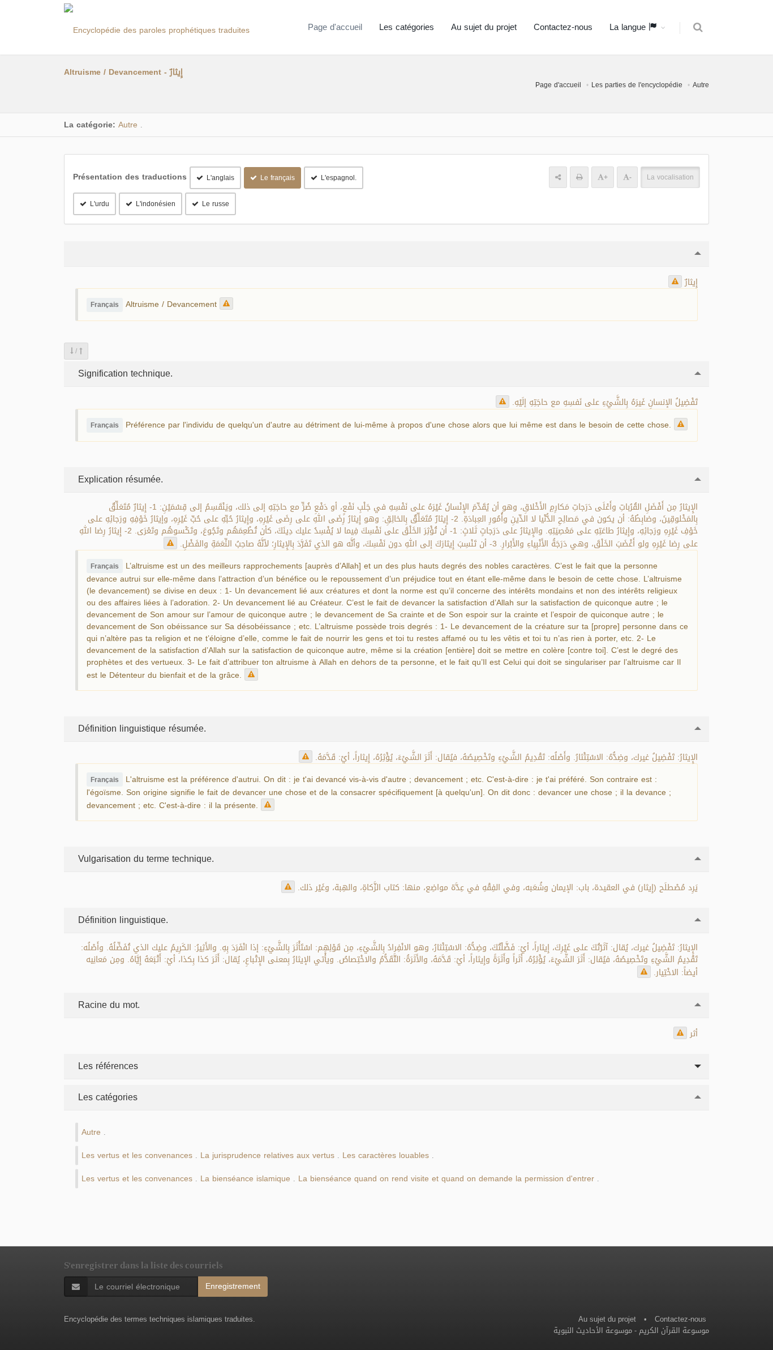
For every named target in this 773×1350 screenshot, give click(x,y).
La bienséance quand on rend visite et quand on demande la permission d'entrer (446, 1178)
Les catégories (406, 27)
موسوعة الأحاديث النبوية (592, 1330)
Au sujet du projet (484, 27)
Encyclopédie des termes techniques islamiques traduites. (159, 1319)
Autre (701, 85)
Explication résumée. (119, 479)
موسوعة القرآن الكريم (674, 1330)
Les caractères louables (385, 1155)
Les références (106, 1066)
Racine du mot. (107, 1005)
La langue (629, 27)
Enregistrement (232, 1286)
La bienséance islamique (245, 1178)
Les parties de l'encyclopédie (636, 85)
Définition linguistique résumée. (140, 728)
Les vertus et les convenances (136, 1155)
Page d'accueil (335, 27)
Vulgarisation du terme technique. (144, 859)
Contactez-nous (563, 27)
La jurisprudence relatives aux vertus (267, 1155)
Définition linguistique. (121, 920)
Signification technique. (124, 373)
